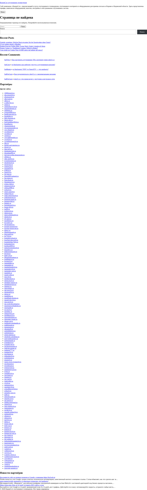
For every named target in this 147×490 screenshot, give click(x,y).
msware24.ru (8, 302)
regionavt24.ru (9, 368)
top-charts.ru (8, 435)
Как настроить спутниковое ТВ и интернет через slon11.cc (33, 60)
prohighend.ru (9, 358)
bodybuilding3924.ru (11, 122)
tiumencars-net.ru (10, 433)
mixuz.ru (7, 294)
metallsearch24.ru (10, 284)
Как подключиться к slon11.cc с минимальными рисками (35, 74)
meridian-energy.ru (10, 283)
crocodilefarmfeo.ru (11, 137)
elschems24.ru (9, 163)
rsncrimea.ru (8, 375)
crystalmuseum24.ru (11, 141)
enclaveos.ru (8, 165)
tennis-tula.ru (8, 424)
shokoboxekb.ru (9, 397)
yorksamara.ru (9, 460)
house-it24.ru (8, 207)
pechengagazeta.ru (10, 346)
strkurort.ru (8, 418)
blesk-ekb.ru (8, 120)
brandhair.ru (8, 124)
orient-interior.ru (9, 335)
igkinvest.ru (8, 213)
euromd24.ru (8, 168)
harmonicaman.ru (10, 199)
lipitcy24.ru (8, 255)
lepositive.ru (8, 250)
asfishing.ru (8, 110)
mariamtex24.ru (9, 269)
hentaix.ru (7, 203)
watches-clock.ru (10, 455)
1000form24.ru (9, 93)
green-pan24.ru (9, 192)
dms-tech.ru (8, 149)
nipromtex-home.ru (10, 319)
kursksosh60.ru (9, 246)
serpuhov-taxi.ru (9, 393)
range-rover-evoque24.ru (12, 362)
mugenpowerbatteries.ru (12, 306)
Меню (3, 12)
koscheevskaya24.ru (11, 240)
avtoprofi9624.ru (10, 112)
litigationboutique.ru (11, 257)
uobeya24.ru (8, 447)
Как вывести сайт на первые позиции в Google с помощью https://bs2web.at (27, 477)
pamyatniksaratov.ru (11, 339)
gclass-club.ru (9, 184)
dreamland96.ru (9, 153)
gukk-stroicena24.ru (11, 195)
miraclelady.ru (9, 288)
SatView (7, 60)
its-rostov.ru (8, 223)
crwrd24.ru (8, 139)
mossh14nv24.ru (10, 300)
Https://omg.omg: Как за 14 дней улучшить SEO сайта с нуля (22, 485)
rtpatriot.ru (7, 377)
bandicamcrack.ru (10, 114)
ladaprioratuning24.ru (11, 248)
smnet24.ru (8, 404)
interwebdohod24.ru (11, 215)
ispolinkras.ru (8, 221)
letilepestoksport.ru (10, 252)
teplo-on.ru (8, 426)
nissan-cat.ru (8, 321)
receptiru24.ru (9, 366)
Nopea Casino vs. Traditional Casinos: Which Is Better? (19, 48)
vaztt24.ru (7, 449)
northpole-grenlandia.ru (12, 323)
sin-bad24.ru (8, 400)
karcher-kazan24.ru (10, 226)
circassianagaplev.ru (11, 128)
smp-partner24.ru (10, 406)
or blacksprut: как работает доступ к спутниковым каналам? (33, 65)
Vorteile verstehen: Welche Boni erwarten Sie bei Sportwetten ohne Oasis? (25, 42)
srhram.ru (7, 416)
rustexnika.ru (8, 381)
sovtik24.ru (8, 410)
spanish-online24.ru (11, 412)
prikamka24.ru (9, 356)
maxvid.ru (7, 277)
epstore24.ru (8, 166)
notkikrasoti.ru (9, 325)
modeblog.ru (8, 296)
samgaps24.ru (9, 385)
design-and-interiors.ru (12, 145)
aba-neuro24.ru (9, 95)
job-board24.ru (9, 225)
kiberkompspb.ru (10, 232)
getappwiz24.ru (9, 186)
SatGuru (7, 65)
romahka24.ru (9, 373)
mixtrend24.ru (9, 292)
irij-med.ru (7, 219)
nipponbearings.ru (10, 317)
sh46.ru (6, 395)
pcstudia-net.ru (9, 344)
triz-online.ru (8, 439)
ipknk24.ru (8, 217)
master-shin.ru (9, 275)
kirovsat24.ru (8, 234)
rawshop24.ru (9, 364)
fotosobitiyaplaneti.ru (11, 176)
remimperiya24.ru (10, 370)
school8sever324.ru (11, 389)
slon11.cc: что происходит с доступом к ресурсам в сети (34, 79)
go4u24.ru (7, 190)
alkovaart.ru (8, 99)
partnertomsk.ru (9, 341)
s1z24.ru (7, 383)
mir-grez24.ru (9, 290)
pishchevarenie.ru (10, 348)
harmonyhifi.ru (9, 201)
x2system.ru (8, 458)
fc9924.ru (7, 170)
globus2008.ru (9, 188)
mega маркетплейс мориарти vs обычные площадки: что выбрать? (24, 481)
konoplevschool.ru (10, 238)
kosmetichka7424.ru (11, 242)
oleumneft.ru (8, 329)
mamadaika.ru (9, 263)
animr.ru (7, 105)
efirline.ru (7, 157)
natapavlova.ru (9, 313)
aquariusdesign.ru (10, 108)
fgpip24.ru (7, 172)
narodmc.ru (8, 312)
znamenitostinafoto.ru (11, 466)
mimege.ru (8, 286)
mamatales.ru (8, 265)
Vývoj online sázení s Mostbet (10, 44)
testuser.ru (7, 429)
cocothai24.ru (9, 132)
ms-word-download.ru (11, 304)
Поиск (2, 29)
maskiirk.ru (8, 273)
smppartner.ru (9, 408)
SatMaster (7, 69)
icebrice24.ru (8, 211)
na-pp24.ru (8, 310)
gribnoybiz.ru (8, 194)
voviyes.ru (7, 453)
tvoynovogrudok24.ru (11, 445)
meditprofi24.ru (9, 279)
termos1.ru (8, 428)
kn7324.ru (7, 236)
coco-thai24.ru (9, 130)
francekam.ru (8, 180)
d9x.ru (6, 143)
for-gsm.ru (7, 174)
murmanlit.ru (8, 308)
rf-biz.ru (7, 371)
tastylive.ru (8, 420)
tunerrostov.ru (9, 443)
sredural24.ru (8, 414)
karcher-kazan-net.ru (11, 228)
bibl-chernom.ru (9, 118)
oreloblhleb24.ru (9, 331)
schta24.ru (7, 391)
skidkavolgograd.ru (10, 402)
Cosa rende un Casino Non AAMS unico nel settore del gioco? (21, 50)
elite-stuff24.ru (9, 159)
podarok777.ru (9, 350)
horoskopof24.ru (10, 205)
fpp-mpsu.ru (8, 178)
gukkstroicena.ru (10, 197)
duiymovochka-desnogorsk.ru (14, 155)
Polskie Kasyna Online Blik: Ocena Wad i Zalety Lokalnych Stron (22, 46)
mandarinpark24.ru (10, 267)
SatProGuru (8, 74)
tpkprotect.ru (8, 437)
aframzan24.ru (9, 97)
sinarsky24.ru (8, 399)
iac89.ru (7, 209)
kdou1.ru (7, 230)
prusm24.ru (8, 360)
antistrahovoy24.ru (10, 107)
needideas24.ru (9, 315)
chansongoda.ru (9, 126)
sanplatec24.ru (9, 387)
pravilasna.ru (8, 354)
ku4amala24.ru (9, 244)
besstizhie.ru (8, 116)
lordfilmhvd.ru (9, 259)
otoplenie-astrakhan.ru (11, 337)
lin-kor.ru (7, 254)
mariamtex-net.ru (10, 271)
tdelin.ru (7, 422)
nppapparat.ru (9, 327)
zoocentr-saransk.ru (11, 468)
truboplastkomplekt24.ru (12, 441)
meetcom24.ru (9, 281)
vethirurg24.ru (9, 451)
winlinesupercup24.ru (11, 457)
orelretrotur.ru (9, 333)
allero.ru (7, 101)
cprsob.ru (7, 136)
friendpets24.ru (9, 182)
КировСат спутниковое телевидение (13, 3)
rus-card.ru (8, 379)
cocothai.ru (8, 134)
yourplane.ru (8, 462)
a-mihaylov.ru (9, 103)
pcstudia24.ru (8, 342)
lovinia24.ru (8, 261)
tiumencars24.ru (9, 431)
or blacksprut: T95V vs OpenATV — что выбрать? (30, 69)
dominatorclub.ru (10, 151)
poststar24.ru (8, 352)
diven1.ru (7, 147)
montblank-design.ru (11, 298)
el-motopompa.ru (10, 161)
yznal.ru (7, 464)
